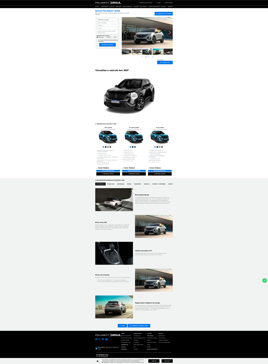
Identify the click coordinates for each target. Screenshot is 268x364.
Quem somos (162, 335)
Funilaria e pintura (152, 342)
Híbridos (170, 6)
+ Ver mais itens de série (102, 164)
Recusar (167, 361)
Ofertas (112, 6)
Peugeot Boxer (125, 340)
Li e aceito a (108, 40)
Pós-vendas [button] (143, 6)
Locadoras (136, 342)
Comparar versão (108, 173)
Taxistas (136, 349)
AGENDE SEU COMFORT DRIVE (139, 325)
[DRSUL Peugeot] (108, 3)
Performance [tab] (100, 184)
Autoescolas (137, 335)
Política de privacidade (164, 342)
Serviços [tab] (147, 184)
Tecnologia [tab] (110, 184)
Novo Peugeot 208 (125, 342)
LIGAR (123, 325)
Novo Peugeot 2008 (126, 335)
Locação (136, 6)
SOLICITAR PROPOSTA (108, 170)
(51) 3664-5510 (166, 62)
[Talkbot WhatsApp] (264, 280)
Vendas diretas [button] (127, 6)
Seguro (149, 346)
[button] (125, 32)
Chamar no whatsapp (145, 2)
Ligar (158, 2)
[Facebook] (97, 339)
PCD (134, 346)
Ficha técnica (103, 168)
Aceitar (154, 361)
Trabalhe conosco (163, 340)
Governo (136, 340)
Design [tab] (129, 184)
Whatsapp (101, 37)
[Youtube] (107, 339)
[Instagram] (100, 339)
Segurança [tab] (120, 184)
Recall (149, 344)
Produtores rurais (138, 344)
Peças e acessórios (154, 6)
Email (115, 37)
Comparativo (105, 6)
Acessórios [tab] (137, 184)
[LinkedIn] (103, 339)
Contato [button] (163, 6)
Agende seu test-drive (164, 13)
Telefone (108, 37)
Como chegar (169, 2)
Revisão (149, 340)
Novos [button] (97, 6)
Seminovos (118, 6)
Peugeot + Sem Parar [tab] (158, 184)
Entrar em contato (107, 44)
